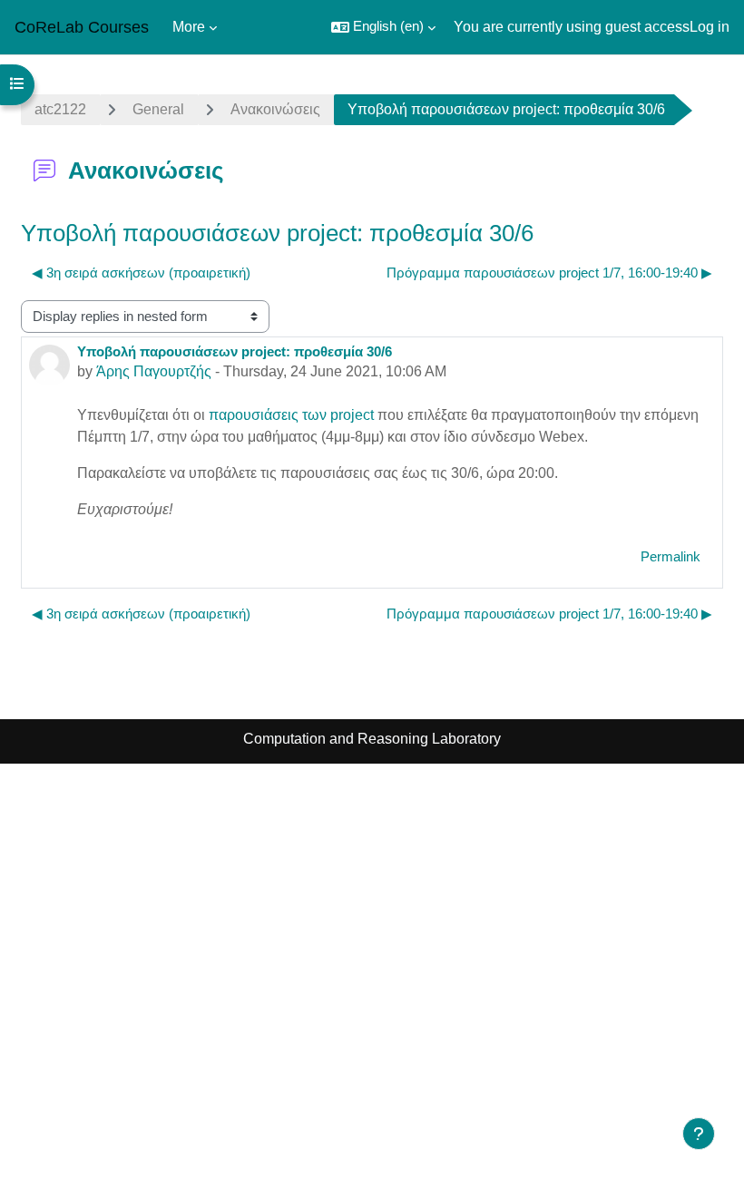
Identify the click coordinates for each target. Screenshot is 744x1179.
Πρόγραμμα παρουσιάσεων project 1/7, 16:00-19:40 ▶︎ (549, 273)
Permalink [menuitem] (670, 557)
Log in (709, 26)
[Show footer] (698, 1133)
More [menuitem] (188, 26)
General (158, 109)
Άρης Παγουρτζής (153, 371)
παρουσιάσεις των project (293, 415)
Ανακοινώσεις (275, 109)
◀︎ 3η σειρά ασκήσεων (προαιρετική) (141, 273)
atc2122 (60, 109)
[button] (383, 27)
